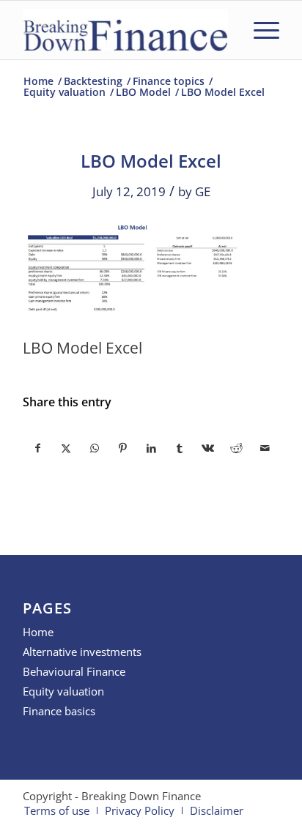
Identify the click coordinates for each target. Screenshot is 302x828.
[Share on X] (67, 448)
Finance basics (59, 711)
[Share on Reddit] (237, 448)
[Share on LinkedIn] (152, 448)
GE (202, 191)
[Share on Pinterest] (123, 448)
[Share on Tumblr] (180, 448)
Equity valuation (63, 691)
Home (38, 631)
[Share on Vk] (208, 448)
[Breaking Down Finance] (125, 30)
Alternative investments (82, 651)
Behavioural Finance (74, 671)
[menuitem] (259, 30)
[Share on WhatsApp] (94, 448)
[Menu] (259, 30)
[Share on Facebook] (37, 448)
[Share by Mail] (265, 448)
